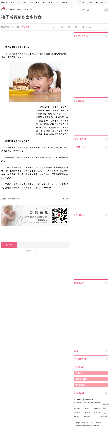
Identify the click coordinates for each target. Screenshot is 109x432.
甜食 (9, 199)
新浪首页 (4, 2)
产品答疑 (77, 417)
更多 (63, 2)
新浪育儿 (20, 9)
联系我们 (77, 413)
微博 (75, 27)
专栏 (56, 2)
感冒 (14, 199)
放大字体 (61, 27)
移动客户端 (100, 2)
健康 (26, 9)
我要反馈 (66, 199)
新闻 (12, 2)
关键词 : (4, 199)
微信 (82, 27)
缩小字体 (54, 27)
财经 (24, 2)
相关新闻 (9, 245)
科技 (37, 2)
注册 (90, 2)
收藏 (68, 27)
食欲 (18, 199)
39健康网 (25, 27)
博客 (44, 2)
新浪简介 (77, 408)
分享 (90, 27)
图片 (50, 2)
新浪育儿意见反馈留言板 (85, 400)
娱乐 (31, 2)
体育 (18, 2)
